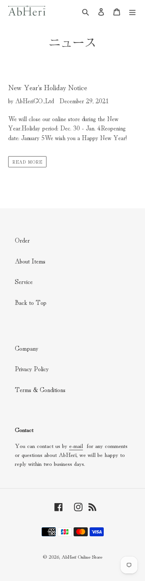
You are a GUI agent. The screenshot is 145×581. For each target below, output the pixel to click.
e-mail (76, 445)
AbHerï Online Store (81, 556)
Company (26, 348)
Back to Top (30, 302)
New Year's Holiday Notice (47, 87)
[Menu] (132, 10)
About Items (30, 260)
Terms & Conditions (40, 389)
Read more (27, 161)
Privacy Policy (32, 368)
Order (22, 239)
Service (24, 281)
